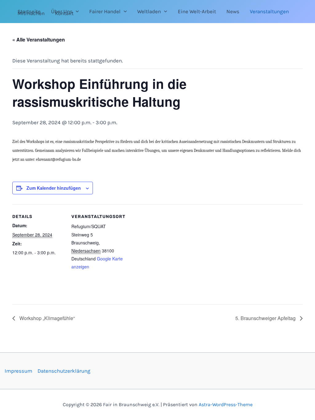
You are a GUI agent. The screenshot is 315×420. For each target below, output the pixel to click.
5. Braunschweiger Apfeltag (266, 318)
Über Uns (62, 11)
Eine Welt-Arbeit (197, 11)
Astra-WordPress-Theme (226, 404)
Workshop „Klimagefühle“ (46, 318)
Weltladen (149, 11)
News (232, 11)
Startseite (29, 11)
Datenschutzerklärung (64, 371)
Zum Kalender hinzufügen (53, 188)
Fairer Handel (105, 11)
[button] (76, 11)
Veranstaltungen (269, 11)
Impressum (18, 371)
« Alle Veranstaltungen (38, 39)
